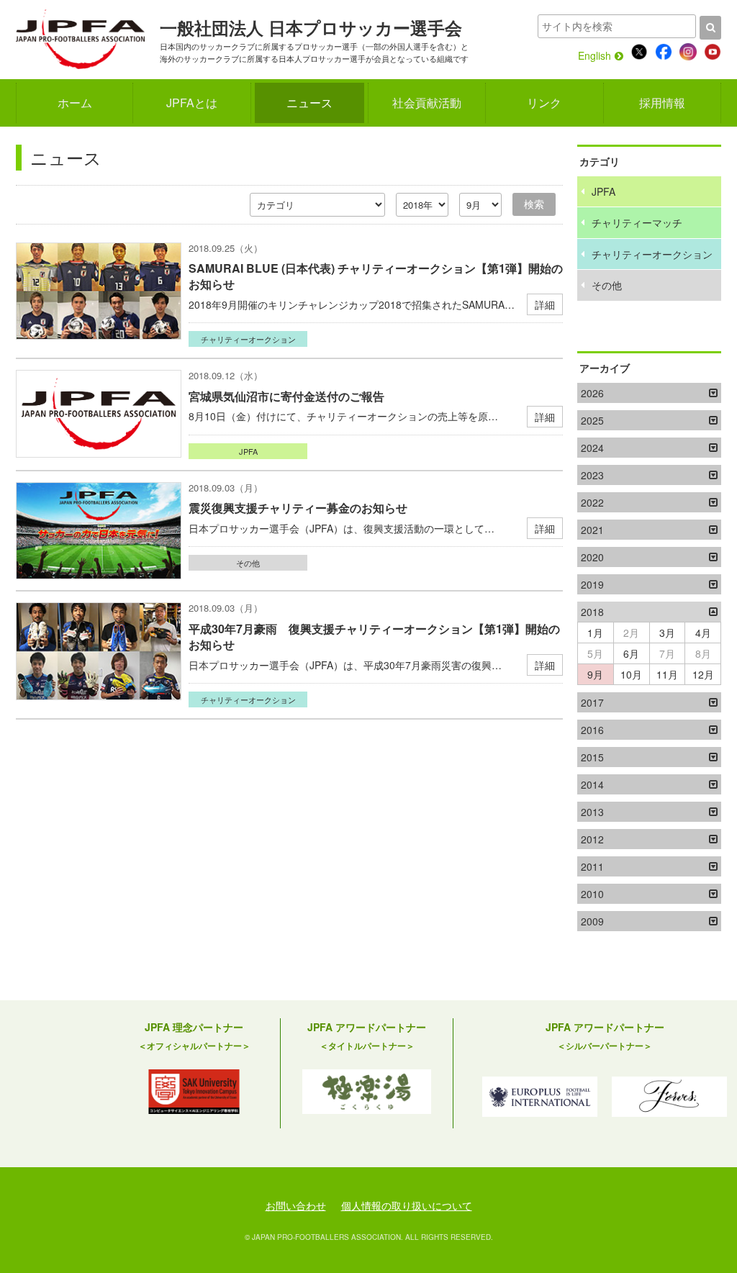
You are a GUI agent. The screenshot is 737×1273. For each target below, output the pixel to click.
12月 (703, 674)
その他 (248, 562)
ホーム (75, 102)
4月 (703, 632)
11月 (667, 674)
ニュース (309, 102)
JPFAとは (191, 102)
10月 (631, 674)
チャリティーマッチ (637, 222)
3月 (667, 632)
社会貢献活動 (426, 102)
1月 (595, 632)
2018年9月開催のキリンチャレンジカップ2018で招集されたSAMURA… (376, 286)
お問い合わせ (296, 1205)
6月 (631, 653)
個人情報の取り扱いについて (406, 1205)
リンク (544, 102)
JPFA (248, 451)
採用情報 (662, 102)
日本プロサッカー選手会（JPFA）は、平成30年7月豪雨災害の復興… (374, 646)
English (594, 55)
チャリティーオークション (248, 339)
